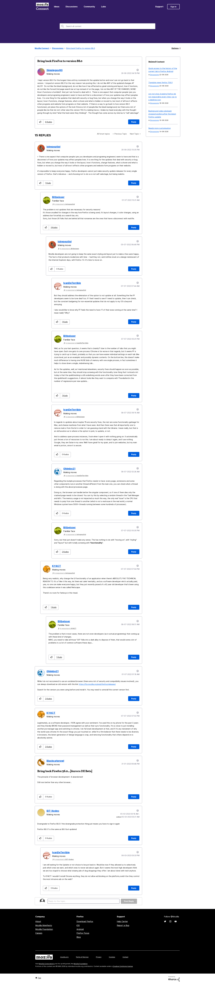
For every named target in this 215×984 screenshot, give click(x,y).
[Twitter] (165, 921)
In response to (64, 204)
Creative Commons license (123, 966)
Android (80, 929)
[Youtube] (175, 921)
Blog (79, 937)
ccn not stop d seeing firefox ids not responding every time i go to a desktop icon (162, 97)
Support (159, 6)
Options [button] (175, 48)
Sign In (173, 7)
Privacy (98, 957)
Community (89, 6)
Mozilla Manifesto (43, 925)
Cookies (112, 957)
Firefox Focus (83, 933)
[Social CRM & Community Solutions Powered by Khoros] (174, 979)
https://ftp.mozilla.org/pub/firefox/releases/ (97, 684)
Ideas (56, 6)
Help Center (122, 921)
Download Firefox (85, 921)
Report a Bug (123, 925)
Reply (133, 122)
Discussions (72, 6)
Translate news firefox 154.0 (160, 82)
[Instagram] (170, 921)
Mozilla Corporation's (47, 964)
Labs (103, 6)
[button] (40, 122)
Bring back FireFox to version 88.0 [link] (80, 48)
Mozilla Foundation (44, 929)
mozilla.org (64, 957)
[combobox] (107, 26)
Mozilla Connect (42, 7)
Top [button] (39, 978)
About (38, 921)
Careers (38, 933)
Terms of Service (82, 957)
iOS (78, 925)
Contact (125, 957)
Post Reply (129, 901)
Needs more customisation (159, 128)
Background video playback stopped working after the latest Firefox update (162, 114)
